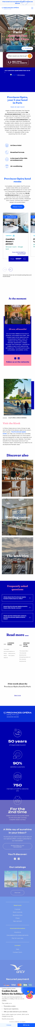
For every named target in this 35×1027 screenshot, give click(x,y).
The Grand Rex (23, 651)
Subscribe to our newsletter (17, 846)
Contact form (17, 952)
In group (17, 909)
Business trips (17, 915)
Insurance (17, 932)
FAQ (17, 949)
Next (26, 223)
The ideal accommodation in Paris (9, 651)
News (30, 18)
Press (18, 918)
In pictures (28, 48)
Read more (17, 207)
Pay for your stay (17, 938)
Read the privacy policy (8, 1019)
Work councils (17, 912)
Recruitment (17, 921)
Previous (5, 223)
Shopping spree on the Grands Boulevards (24, 659)
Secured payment (17, 979)
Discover (17, 892)
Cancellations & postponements (17, 935)
